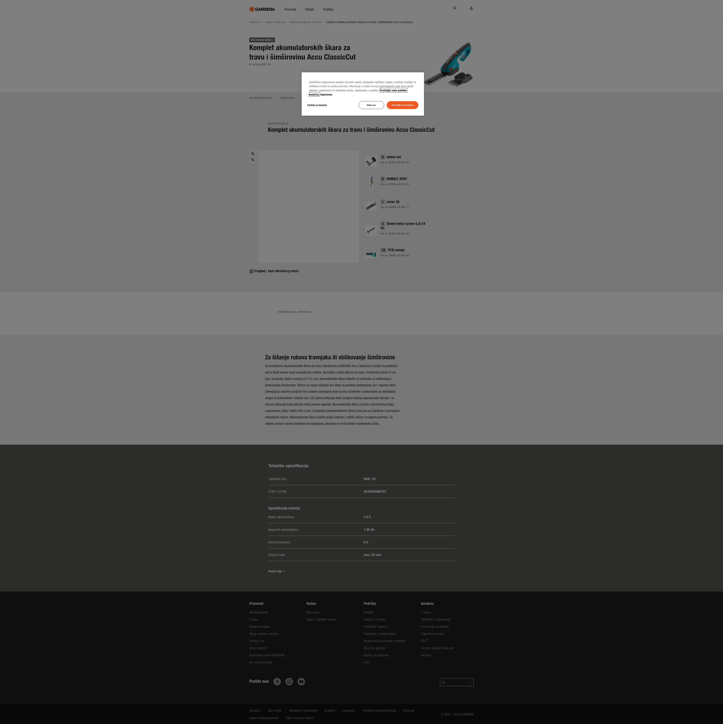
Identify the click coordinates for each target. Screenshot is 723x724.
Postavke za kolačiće (317, 104)
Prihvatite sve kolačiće (402, 104)
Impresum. (326, 94)
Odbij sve (371, 104)
